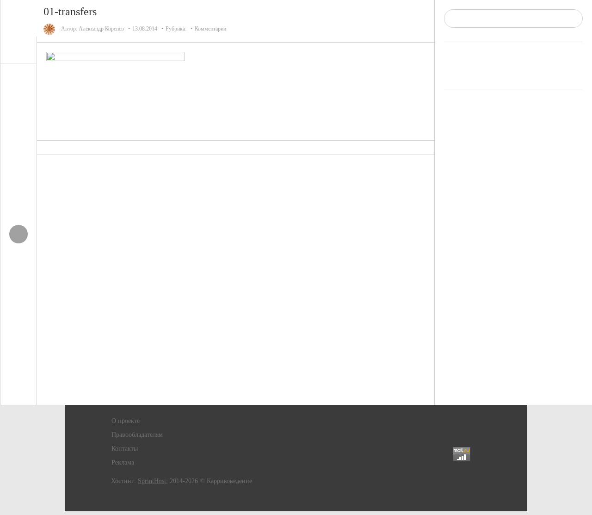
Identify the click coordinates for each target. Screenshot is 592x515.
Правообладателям (137, 434)
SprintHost (152, 481)
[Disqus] (236, 280)
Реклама (122, 462)
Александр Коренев (101, 28)
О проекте (125, 420)
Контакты (124, 448)
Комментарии (210, 28)
